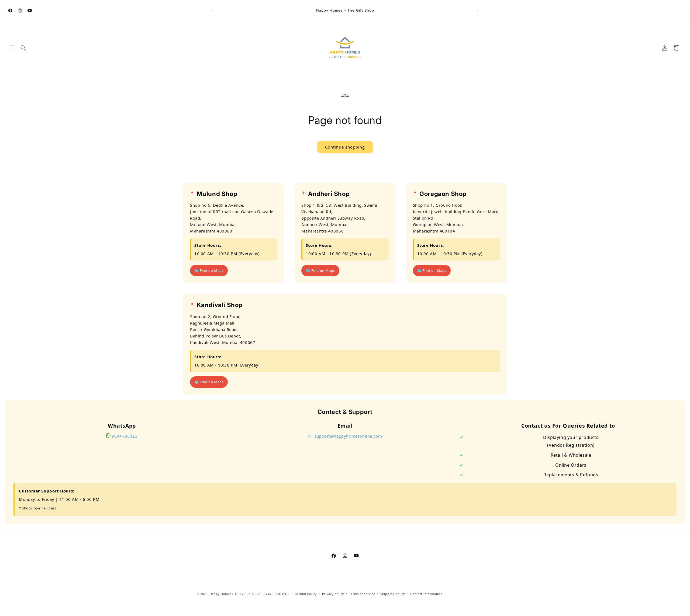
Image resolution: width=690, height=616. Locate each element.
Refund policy (306, 594)
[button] (11, 48)
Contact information (426, 594)
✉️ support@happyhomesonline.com (345, 436)
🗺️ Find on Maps (208, 270)
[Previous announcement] (212, 10)
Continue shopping (345, 147)
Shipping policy (392, 594)
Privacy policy (333, 594)
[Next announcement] (478, 10)
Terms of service (362, 594)
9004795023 (124, 436)
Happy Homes (221, 594)
